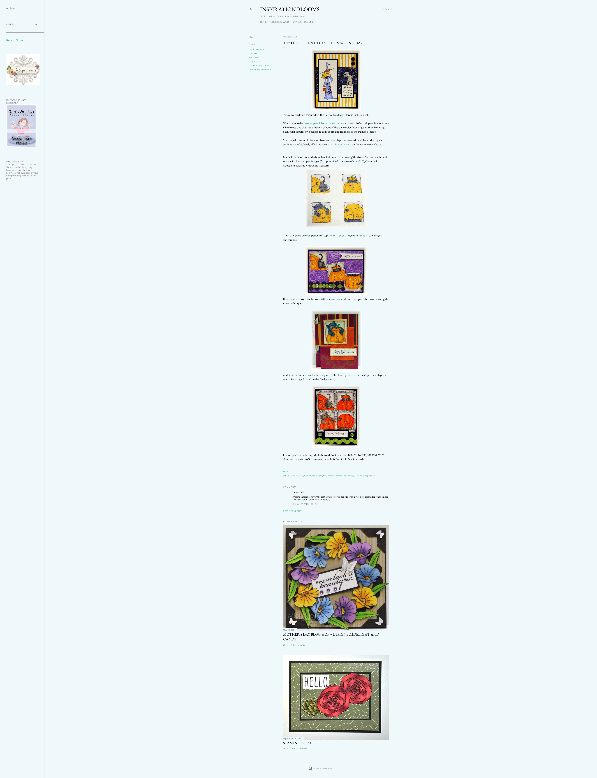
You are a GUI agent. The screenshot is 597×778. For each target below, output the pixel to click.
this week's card (342, 144)
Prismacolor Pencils (260, 65)
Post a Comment (292, 511)
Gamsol (253, 53)
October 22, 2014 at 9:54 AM (305, 504)
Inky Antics (255, 61)
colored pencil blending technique (323, 123)
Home (263, 22)
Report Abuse (14, 40)
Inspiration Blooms (290, 9)
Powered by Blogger (323, 768)
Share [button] (252, 37)
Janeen (296, 492)
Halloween (254, 57)
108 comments (298, 645)
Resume (309, 22)
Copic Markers (256, 49)
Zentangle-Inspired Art (261, 69)
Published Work (279, 22)
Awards (297, 22)
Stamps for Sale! (299, 743)
